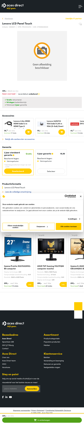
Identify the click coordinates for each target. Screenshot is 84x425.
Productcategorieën (52, 338)
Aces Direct (9, 353)
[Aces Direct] (13, 6)
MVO (4, 364)
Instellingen (72, 219)
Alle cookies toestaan (68, 226)
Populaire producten (52, 341)
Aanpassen (41, 226)
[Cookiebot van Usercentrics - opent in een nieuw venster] (66, 196)
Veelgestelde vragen (52, 367)
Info (29, 284)
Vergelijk (8, 235)
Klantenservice (53, 353)
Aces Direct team (9, 360)
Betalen (47, 357)
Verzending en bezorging (54, 360)
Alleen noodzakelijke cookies (15, 226)
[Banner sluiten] (80, 196)
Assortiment (51, 334)
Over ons (5, 357)
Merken (47, 345)
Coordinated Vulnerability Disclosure (58, 410)
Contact (5, 348)
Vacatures (6, 367)
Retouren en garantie (52, 364)
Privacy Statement (37, 410)
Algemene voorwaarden (21, 410)
